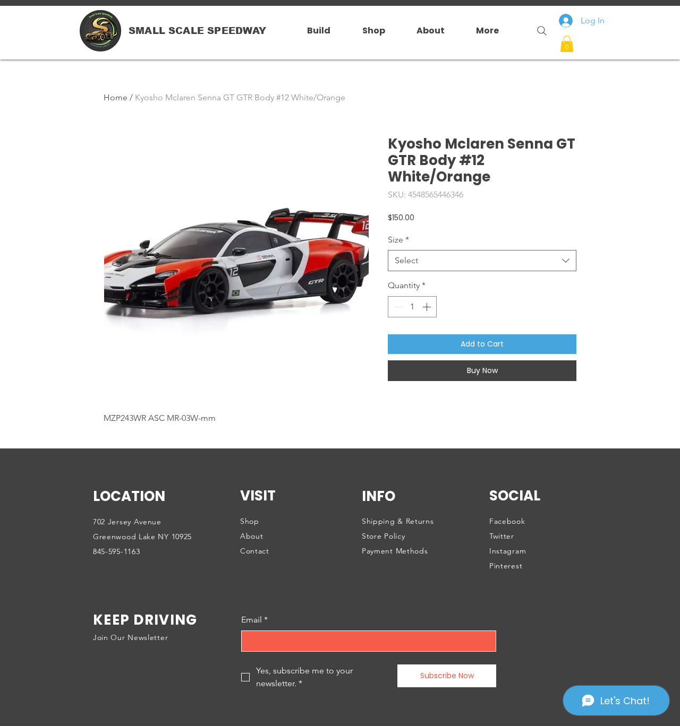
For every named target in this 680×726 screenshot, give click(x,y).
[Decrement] (396, 307)
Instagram (507, 551)
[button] (567, 44)
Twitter (501, 536)
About (252, 536)
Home (116, 97)
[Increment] (427, 307)
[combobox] (482, 260)
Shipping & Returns (398, 521)
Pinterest (505, 566)
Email (254, 620)
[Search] (537, 31)
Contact (254, 551)
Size (398, 240)
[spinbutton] (412, 307)
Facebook (507, 521)
